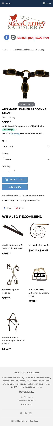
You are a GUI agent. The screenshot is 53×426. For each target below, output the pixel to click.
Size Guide (14, 187)
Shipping (15, 133)
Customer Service (26, 400)
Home (5, 50)
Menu (8, 3)
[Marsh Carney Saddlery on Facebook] (25, 413)
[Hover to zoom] (26, 83)
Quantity (6, 166)
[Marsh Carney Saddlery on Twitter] (21, 413)
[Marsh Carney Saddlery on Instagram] (30, 413)
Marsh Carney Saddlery (27, 421)
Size (4, 141)
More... (39, 387)
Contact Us (26, 404)
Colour (5, 153)
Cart (48, 3)
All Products (26, 397)
